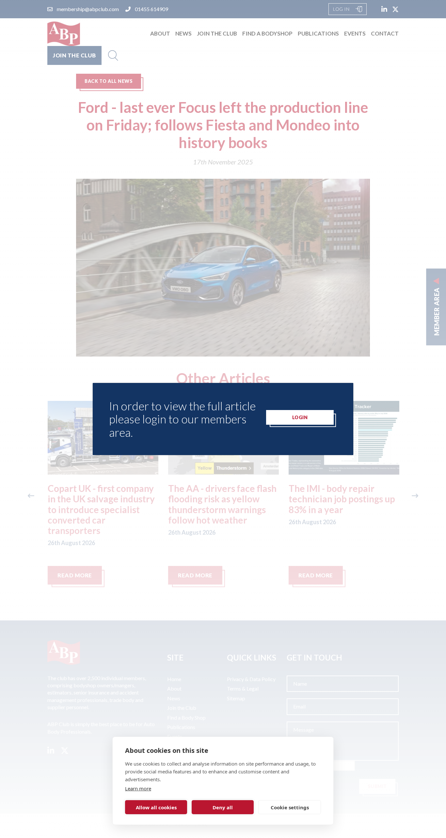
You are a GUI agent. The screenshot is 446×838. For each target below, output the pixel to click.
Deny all (223, 807)
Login (300, 417)
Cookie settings (290, 807)
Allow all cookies (156, 807)
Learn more (138, 788)
